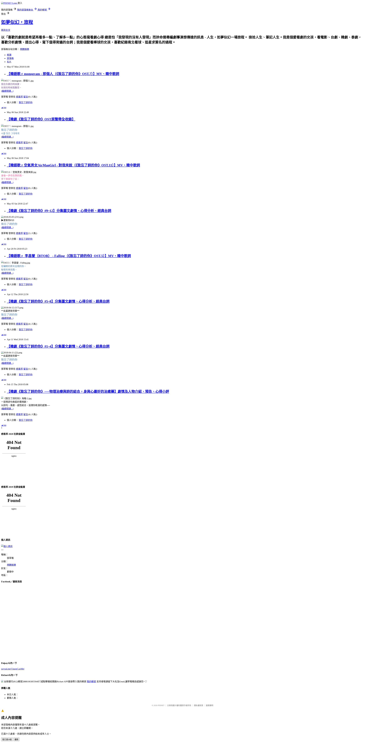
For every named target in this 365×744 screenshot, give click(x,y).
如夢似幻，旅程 (17, 22)
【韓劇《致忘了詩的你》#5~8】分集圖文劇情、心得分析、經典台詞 (58, 301)
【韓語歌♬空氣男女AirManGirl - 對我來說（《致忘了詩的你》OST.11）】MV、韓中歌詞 (73, 165)
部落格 (10, 58)
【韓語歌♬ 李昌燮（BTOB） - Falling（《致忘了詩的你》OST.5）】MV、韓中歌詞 (69, 256)
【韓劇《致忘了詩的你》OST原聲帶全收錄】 (41, 119)
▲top (3, 107)
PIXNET (161, 705)
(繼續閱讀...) (7, 91)
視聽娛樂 (24, 49)
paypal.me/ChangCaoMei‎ (12, 669)
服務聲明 (209, 705)
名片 (9, 62)
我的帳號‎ (91, 681)
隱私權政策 (198, 705)
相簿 (9, 55)
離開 (16, 739)
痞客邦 (19, 97)
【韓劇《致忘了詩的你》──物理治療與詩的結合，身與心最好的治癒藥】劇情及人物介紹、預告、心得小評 (88, 391)
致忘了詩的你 (26, 102)
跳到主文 (5, 30)
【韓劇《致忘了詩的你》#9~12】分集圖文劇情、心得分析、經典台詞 (59, 211)
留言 (25, 97)
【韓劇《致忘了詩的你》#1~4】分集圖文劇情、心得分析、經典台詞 (58, 346)
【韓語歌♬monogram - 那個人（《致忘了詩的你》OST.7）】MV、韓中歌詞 (63, 74)
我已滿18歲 (7, 739)
